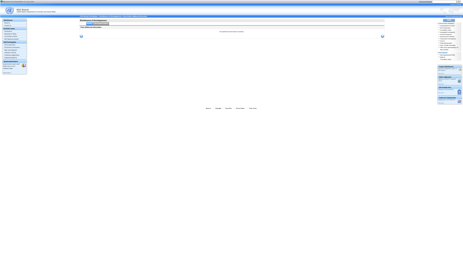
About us (7, 23)
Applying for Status (10, 34)
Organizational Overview (447, 25)
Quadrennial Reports (10, 57)
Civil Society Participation (88, 16)
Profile (89, 23)
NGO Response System (11, 39)
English (452, 4)
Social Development (446, 34)
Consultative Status (101, 23)
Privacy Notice (240, 108)
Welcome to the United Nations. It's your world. (18, 2)
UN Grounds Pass (9, 45)
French (458, 4)
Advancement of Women (447, 36)
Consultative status (445, 30)
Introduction (8, 31)
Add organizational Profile (447, 55)
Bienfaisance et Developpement (110, 16)
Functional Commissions (12, 47)
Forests (442, 41)
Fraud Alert (228, 108)
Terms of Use (253, 108)
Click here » (7, 73)
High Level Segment (10, 50)
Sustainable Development (447, 32)
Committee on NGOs (10, 36)
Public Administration (446, 43)
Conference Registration (11, 55)
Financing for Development (448, 39)
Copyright (218, 108)
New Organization (445, 28)
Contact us (7, 25)
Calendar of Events (10, 52)
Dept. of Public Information (447, 45)
